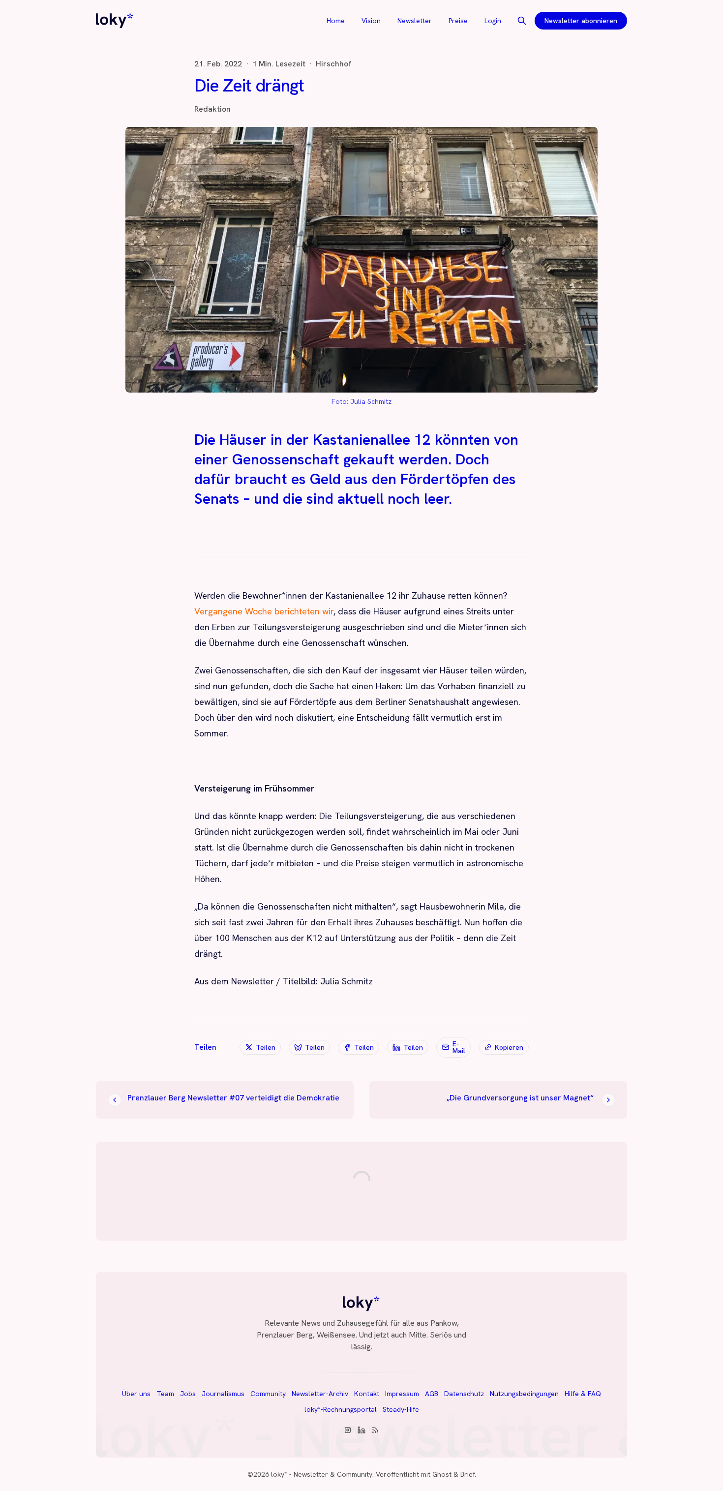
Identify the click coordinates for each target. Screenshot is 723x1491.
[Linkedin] (361, 1430)
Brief (467, 1474)
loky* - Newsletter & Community (321, 1474)
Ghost (442, 1474)
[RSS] (375, 1430)
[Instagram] (348, 1430)
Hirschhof (334, 64)
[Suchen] (522, 21)
